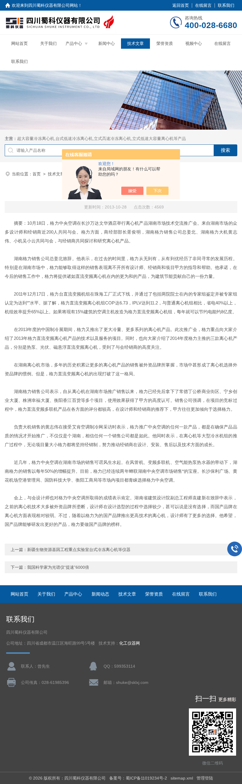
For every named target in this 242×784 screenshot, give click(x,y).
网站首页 (19, 43)
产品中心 (74, 43)
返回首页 (180, 5)
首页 (36, 174)
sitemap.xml (182, 778)
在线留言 (203, 5)
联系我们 (226, 5)
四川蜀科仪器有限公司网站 (53, 5)
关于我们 (48, 43)
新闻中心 (106, 43)
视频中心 (193, 43)
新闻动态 (100, 593)
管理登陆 (205, 778)
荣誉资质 (164, 43)
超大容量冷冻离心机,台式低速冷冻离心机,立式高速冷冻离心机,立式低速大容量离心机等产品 (101, 138)
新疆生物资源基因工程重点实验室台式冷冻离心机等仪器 (78, 549)
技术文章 (135, 43)
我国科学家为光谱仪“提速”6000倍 (58, 567)
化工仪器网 (129, 643)
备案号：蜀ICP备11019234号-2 (138, 778)
